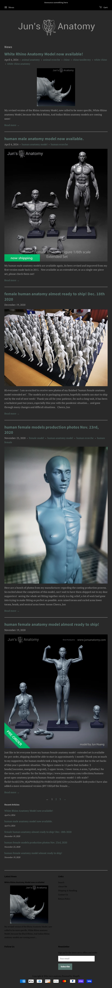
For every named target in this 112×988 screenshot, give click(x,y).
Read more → (11, 125)
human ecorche (59, 144)
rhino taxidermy (82, 59)
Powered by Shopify (71, 976)
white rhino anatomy (18, 63)
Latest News (10, 876)
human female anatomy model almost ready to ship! (51, 624)
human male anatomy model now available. (44, 139)
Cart (105, 7)
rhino (67, 59)
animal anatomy (31, 59)
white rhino (100, 59)
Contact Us (63, 894)
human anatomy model (34, 144)
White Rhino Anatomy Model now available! (43, 54)
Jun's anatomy (55, 976)
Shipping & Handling (67, 890)
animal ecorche (51, 59)
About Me (62, 886)
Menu (11, 7)
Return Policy (64, 898)
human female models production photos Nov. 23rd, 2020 (51, 429)
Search (61, 882)
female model (36, 438)
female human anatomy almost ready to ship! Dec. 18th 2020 (54, 296)
